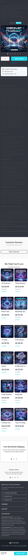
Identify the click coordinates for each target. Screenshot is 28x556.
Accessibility (24, 545)
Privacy (18, 545)
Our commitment (6, 527)
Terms (15, 545)
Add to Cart (20, 553)
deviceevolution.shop (7, 517)
